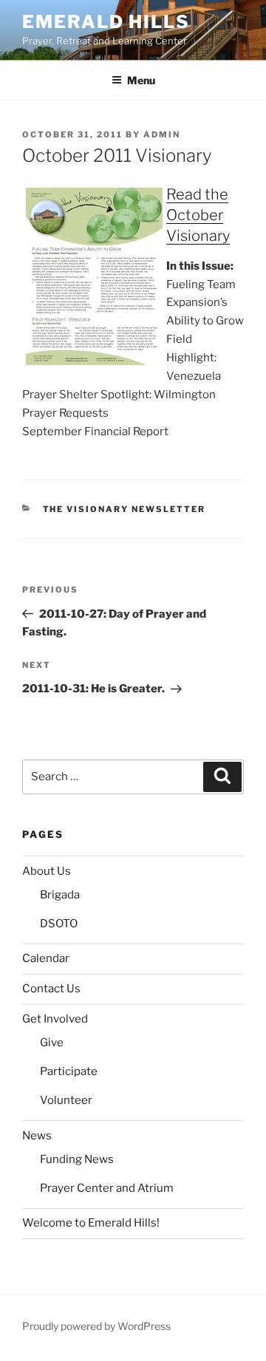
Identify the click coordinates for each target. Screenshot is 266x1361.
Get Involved (55, 1019)
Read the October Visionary (198, 215)
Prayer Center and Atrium (107, 1188)
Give (52, 1042)
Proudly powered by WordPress (96, 1326)
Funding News (77, 1159)
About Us (46, 871)
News (37, 1135)
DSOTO (59, 923)
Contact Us (51, 988)
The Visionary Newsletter (124, 509)
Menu (141, 80)
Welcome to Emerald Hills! (91, 1222)
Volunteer (66, 1100)
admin (161, 134)
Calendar (45, 958)
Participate (69, 1071)
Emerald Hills (106, 22)
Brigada (60, 894)
